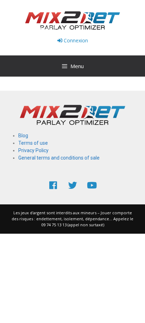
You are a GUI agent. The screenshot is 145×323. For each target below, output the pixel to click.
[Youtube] (92, 185)
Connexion (75, 40)
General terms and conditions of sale (59, 158)
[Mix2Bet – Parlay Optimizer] (72, 20)
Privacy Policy (33, 150)
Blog (23, 135)
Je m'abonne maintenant (28, 27)
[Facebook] (53, 185)
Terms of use (33, 143)
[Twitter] (72, 185)
